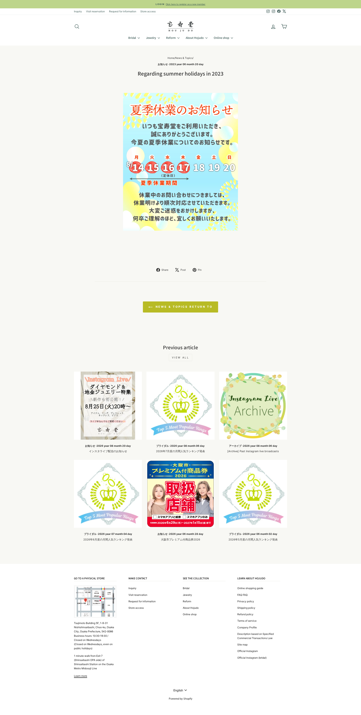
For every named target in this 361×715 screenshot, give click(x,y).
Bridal (132, 38)
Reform (171, 38)
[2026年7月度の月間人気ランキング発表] (180, 405)
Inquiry (78, 11)
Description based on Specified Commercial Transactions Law (255, 636)
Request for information (122, 11)
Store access (148, 11)
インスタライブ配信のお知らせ (108, 451)
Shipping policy (246, 607)
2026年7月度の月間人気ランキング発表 (180, 451)
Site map (242, 644)
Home (171, 57)
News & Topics (184, 57)
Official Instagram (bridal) (252, 657)
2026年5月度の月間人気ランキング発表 (253, 539)
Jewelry (151, 38)
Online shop (222, 38)
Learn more (80, 675)
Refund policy (245, 614)
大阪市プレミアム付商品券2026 (180, 539)
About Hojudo (195, 38)
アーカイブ (235, 445)
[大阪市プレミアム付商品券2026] (180, 494)
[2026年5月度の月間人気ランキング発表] (253, 494)
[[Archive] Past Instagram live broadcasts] (253, 405)
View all (180, 357)
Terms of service (247, 620)
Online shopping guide (250, 588)
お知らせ (163, 64)
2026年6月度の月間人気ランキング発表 (107, 539)
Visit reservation (95, 11)
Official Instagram (247, 651)
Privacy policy (245, 601)
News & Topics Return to (183, 306)
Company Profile (247, 627)
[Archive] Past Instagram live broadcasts (253, 451)
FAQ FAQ (242, 594)
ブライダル (162, 445)
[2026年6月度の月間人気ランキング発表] (108, 494)
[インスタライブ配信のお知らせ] (108, 405)
